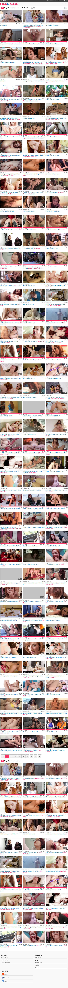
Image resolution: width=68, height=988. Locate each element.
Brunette (31, 192)
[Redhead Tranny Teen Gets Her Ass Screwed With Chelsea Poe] (57, 741)
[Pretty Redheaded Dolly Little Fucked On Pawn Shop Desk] (57, 72)
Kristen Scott (3, 398)
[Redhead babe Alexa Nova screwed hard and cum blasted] (34, 741)
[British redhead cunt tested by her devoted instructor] (57, 723)
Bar (1, 545)
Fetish (14, 545)
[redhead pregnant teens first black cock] (34, 481)
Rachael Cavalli (57, 305)
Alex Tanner (11, 435)
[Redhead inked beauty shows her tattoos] (34, 72)
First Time (10, 378)
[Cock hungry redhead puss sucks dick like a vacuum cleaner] (34, 314)
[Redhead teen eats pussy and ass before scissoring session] (11, 258)
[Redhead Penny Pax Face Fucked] (57, 555)
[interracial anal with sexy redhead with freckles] (34, 648)
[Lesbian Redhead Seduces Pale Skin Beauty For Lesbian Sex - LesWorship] (57, 332)
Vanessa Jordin (32, 472)
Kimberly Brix (39, 26)
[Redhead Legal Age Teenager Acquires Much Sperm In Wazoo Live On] (57, 500)
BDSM (24, 99)
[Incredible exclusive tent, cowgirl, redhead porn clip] (34, 221)
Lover (27, 490)
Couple (29, 527)
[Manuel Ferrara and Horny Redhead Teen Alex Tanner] (11, 425)
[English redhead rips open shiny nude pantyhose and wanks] (11, 128)
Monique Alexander (40, 81)
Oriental (36, 192)
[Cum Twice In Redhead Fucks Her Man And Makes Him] (34, 555)
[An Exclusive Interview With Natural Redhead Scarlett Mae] (11, 35)
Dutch (51, 471)
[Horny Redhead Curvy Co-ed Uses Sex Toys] (11, 500)
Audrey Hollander (4, 454)
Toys (18, 99)
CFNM (2, 378)
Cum (6, 490)
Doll (51, 81)
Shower (41, 155)
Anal (24, 25)
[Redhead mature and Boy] (11, 593)
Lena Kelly (18, 229)
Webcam (57, 211)
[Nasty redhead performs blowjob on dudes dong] (57, 202)
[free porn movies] (9, 3)
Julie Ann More (49, 528)
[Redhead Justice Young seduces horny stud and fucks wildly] (34, 165)
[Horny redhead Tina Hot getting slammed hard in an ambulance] (57, 593)
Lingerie (40, 267)
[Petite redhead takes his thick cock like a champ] (11, 53)
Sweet (33, 211)
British (47, 731)
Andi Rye (25, 714)
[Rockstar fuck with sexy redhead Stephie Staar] (57, 277)
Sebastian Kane (34, 100)
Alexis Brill (2, 491)
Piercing (9, 397)
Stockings (15, 583)
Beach (29, 434)
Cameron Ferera (39, 268)
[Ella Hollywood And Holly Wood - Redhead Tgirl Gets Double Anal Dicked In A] (11, 109)
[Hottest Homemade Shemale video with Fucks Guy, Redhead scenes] (57, 351)
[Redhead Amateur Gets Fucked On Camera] (57, 239)
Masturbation (29, 43)
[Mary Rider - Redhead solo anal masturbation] (11, 295)
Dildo (4, 229)
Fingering (25, 136)
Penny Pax (53, 342)
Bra (26, 341)
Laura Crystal (31, 268)
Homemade (48, 360)
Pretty (56, 81)
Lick (13, 192)
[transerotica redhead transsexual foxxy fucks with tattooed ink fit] (11, 555)
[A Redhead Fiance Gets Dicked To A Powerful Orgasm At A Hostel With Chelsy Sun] (57, 221)
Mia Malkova (11, 193)
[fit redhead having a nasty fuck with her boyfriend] (57, 128)
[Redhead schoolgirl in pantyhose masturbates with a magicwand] (57, 630)
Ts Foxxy (2, 565)
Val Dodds (16, 267)
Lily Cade (40, 63)
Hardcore (7, 62)
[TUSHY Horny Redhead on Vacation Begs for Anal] (11, 667)
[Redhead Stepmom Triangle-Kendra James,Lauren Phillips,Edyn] (57, 53)
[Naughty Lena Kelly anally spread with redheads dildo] (11, 221)
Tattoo (33, 81)
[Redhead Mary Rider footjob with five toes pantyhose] (11, 239)
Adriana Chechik (10, 528)
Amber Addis (61, 43)
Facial (1, 415)
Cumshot (10, 490)
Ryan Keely (14, 43)
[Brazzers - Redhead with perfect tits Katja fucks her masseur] (34, 332)
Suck (34, 322)
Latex (16, 118)
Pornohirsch (19, 23)
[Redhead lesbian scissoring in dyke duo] (57, 184)
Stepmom (59, 62)
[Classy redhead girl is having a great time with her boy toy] (34, 109)
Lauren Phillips (53, 63)
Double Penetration (30, 25)
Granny (2, 601)
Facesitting (5, 192)
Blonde (27, 62)
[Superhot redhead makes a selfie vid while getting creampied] (57, 611)
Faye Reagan (37, 248)
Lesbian (31, 62)
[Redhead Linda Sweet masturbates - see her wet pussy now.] (11, 462)
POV (54, 81)
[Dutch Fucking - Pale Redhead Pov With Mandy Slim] (57, 462)
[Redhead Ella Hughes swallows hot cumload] (34, 630)
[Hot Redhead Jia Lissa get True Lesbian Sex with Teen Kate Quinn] (11, 165)
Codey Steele (49, 305)
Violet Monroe (41, 43)
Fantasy (27, 155)
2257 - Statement (5, 962)
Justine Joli (26, 193)
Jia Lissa (5, 175)
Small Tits (16, 174)
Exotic (32, 453)
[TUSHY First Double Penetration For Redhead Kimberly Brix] (34, 16)
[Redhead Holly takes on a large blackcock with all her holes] (34, 388)
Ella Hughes (29, 640)
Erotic (14, 564)
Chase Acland (3, 547)
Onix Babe (52, 640)
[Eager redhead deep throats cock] (57, 686)
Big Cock (5, 118)
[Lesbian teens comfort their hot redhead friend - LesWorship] (34, 128)
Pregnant (31, 490)
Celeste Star (61, 192)
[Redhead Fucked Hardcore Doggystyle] (57, 165)
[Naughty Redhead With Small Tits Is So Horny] (34, 574)
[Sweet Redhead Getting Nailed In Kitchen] (34, 202)
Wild (34, 174)
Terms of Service (5, 960)
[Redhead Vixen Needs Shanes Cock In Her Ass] (11, 146)
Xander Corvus (26, 417)
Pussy (35, 62)
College (6, 378)
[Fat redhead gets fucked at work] (34, 295)
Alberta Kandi (17, 285)
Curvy (6, 508)
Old (32, 620)
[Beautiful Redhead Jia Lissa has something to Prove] (11, 611)
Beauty (24, 81)
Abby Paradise (49, 491)
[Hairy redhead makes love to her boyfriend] (11, 648)
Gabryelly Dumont (50, 119)
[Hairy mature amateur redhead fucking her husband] (57, 704)
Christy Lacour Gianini (51, 45)
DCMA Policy (4, 957)
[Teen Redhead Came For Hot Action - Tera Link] (57, 444)
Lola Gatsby (39, 360)
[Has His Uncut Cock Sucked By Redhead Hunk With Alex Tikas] (34, 611)
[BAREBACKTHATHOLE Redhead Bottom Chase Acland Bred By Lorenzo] (11, 537)
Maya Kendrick (26, 156)
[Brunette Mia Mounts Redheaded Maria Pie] (34, 723)
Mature (29, 229)
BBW (47, 527)
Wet (18, 471)
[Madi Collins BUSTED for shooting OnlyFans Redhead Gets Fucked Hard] (34, 593)
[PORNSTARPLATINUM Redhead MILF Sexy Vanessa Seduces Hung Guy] (57, 574)
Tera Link (48, 454)
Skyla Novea (34, 417)
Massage (32, 155)
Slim (62, 471)
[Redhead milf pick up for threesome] (57, 16)
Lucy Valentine (60, 398)
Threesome (26, 26)
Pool (9, 360)
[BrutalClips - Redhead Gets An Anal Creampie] (11, 444)
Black (24, 397)
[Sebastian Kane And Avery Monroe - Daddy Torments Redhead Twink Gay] (34, 91)
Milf (46, 25)
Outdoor (51, 601)
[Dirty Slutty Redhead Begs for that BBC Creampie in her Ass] (11, 723)
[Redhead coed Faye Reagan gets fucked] (11, 351)
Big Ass (27, 192)
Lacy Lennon (10, 398)
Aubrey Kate (26, 677)
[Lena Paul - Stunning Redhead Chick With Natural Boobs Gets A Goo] (11, 332)
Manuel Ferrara (4, 435)
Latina (51, 118)
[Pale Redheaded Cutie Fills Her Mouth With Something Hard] (57, 258)
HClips (66, 23)
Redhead (4, 25)
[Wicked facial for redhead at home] (11, 407)
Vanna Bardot (3, 529)
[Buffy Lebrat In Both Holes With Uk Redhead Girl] (34, 351)
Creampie (48, 378)
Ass (24, 62)
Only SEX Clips (4, 0)
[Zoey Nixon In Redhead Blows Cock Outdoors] (11, 704)
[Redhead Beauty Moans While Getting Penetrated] (57, 146)
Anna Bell (41, 453)
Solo (56, 43)
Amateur (2, 62)
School (47, 640)
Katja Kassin (41, 341)
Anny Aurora (31, 547)
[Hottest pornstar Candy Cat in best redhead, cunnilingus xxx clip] (11, 277)
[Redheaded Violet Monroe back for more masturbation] (34, 35)
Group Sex (34, 267)
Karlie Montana (26, 63)
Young (37, 174)
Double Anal (11, 118)
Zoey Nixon (3, 714)
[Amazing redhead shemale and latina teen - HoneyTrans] (57, 109)
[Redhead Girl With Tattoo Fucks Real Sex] (34, 518)
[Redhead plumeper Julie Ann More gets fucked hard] (57, 518)
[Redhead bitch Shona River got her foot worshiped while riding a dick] (57, 667)
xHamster (42, 23)
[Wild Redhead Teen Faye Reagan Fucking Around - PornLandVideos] (34, 239)
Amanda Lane (40, 138)
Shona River (52, 677)
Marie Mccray (34, 63)
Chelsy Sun (62, 229)
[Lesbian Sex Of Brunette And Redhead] (11, 202)
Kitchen (25, 211)
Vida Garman (8, 119)
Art (1, 25)
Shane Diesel (3, 156)
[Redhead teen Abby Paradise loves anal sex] (57, 481)
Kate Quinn (11, 175)
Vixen (9, 156)
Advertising (38, 957)
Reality (5, 434)
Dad (28, 99)
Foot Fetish (48, 638)
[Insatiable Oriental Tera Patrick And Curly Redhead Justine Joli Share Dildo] (34, 184)
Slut (39, 713)
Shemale (11, 99)
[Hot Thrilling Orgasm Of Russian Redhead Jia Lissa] (57, 425)
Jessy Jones (32, 26)
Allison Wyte (6, 733)
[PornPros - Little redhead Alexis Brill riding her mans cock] (11, 481)
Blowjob (48, 174)
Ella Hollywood (16, 119)
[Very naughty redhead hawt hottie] (57, 407)
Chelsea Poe (49, 751)
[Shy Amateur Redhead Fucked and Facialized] (11, 369)
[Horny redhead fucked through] (11, 72)
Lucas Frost (33, 156)
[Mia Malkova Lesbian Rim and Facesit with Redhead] (11, 184)
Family (50, 657)
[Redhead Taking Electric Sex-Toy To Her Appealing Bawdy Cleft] (34, 369)
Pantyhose (9, 136)
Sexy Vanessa (3, 584)
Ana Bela (57, 119)
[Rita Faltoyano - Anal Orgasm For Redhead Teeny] (34, 686)
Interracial (28, 397)
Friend (51, 136)
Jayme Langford (27, 138)
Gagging (30, 713)
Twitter (5, 981)
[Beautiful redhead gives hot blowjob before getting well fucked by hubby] (34, 277)
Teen (64, 118)
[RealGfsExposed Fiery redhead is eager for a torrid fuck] (34, 500)
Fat (28, 304)
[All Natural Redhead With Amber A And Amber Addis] (57, 35)
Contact (37, 965)
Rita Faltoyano (26, 695)
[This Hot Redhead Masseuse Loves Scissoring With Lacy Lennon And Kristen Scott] (11, 388)
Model (55, 527)
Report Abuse (38, 962)
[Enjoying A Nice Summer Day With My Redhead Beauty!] (57, 91)
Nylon (6, 248)
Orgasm (52, 229)
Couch (33, 545)
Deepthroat (32, 99)
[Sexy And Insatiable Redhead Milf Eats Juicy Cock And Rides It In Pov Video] (57, 537)
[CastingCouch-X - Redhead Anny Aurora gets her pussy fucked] (34, 537)
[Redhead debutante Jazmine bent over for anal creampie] (11, 741)
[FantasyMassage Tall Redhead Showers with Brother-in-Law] (34, 146)
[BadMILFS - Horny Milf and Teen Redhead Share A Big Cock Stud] (57, 295)
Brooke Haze (3, 268)
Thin (56, 267)
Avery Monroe (26, 100)
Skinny (39, 136)
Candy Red (3, 695)
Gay (36, 99)
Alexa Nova (30, 751)
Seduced (30, 174)
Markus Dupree (27, 27)
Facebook (6, 978)
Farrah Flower (3, 379)
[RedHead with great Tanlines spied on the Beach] (34, 425)
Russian (12, 174)
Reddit (5, 974)
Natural (4, 43)
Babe (1, 99)
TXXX (66, 42)
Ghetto (10, 731)
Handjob (28, 638)
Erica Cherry (7, 100)
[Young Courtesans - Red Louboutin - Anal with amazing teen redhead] (11, 314)
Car (1, 43)
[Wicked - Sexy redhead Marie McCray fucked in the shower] (57, 314)
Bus (28, 601)
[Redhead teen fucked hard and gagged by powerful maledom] (34, 704)
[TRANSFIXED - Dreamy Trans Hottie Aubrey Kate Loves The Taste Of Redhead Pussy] (34, 667)
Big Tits (47, 118)
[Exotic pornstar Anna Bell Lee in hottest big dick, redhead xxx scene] (34, 444)
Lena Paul (7, 342)
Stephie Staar (49, 286)
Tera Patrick (32, 193)
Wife (34, 285)
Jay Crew (64, 527)
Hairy (24, 43)
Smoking (2, 342)
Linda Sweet (3, 472)
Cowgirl (25, 229)
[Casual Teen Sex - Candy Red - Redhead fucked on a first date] (11, 686)
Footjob (2, 248)
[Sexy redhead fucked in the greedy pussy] (11, 16)
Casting (29, 545)
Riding (19, 490)
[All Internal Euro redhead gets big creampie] (57, 369)
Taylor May (34, 138)
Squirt (14, 99)
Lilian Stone (54, 398)
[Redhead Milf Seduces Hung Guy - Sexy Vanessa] (11, 574)
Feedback (37, 967)
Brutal (9, 453)
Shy (42, 25)
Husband (55, 713)
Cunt (50, 731)
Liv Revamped (3, 640)
